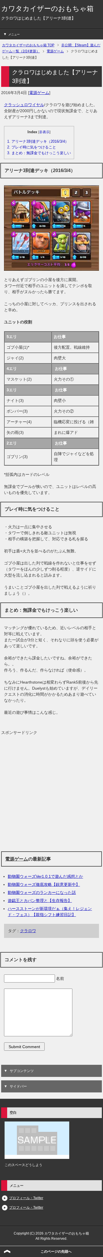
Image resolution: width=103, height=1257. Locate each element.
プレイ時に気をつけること (31, 147)
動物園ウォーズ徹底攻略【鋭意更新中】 (44, 884)
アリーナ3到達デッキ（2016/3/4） (38, 141)
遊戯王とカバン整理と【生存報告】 (40, 900)
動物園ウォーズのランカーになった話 (42, 892)
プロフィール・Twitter (26, 1198)
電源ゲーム (39, 92)
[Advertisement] (51, 793)
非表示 (44, 132)
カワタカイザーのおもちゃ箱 (47, 8)
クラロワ (28, 930)
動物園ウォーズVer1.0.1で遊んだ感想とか (45, 876)
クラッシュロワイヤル (24, 104)
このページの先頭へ (56, 1252)
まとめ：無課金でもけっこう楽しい (39, 153)
